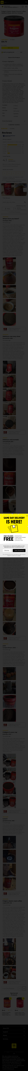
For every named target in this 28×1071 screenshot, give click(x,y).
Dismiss (6, 550)
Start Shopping (19, 550)
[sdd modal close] (27, 516)
